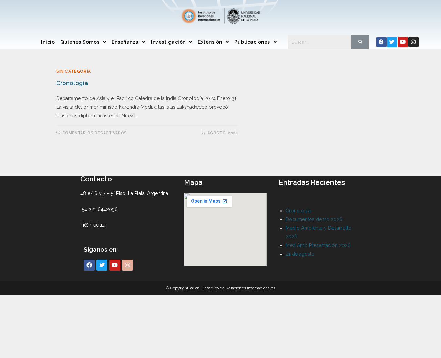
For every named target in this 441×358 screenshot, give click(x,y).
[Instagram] (413, 42)
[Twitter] (392, 42)
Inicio (48, 42)
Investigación (168, 42)
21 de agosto (300, 254)
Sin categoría (73, 71)
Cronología (72, 83)
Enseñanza (125, 42)
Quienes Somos (80, 42)
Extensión (210, 42)
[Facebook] (381, 42)
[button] (83, 42)
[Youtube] (403, 42)
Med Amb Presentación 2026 (318, 245)
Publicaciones (252, 42)
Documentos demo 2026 (314, 219)
